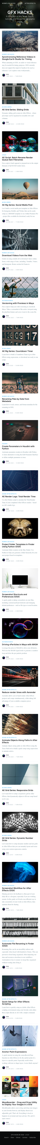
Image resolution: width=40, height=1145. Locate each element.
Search (6, 1137)
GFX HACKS (15, 1135)
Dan (7, 74)
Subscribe (32, 1137)
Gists (12, 1137)
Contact (24, 1137)
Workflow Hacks (8, 3)
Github (18, 1137)
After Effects (30, 3)
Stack (20, 3)
